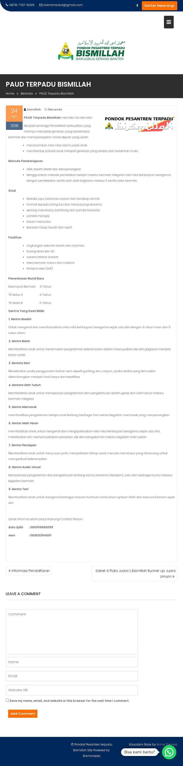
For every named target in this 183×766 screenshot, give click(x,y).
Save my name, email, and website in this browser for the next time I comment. (69, 701)
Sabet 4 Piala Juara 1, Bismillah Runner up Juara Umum (136, 573)
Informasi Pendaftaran (31, 570)
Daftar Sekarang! (159, 5)
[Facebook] (137, 6)
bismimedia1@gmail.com (63, 5)
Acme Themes (167, 744)
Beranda (55, 109)
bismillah (34, 109)
